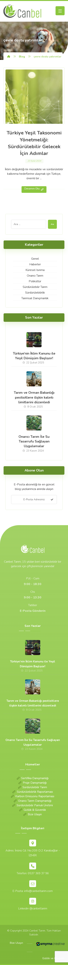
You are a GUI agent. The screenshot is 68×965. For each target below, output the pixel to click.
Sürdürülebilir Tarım (35, 287)
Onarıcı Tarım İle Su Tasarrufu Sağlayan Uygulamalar (34, 441)
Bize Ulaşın (35, 814)
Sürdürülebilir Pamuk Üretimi (35, 805)
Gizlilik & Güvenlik (35, 810)
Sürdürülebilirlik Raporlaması (35, 792)
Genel (35, 259)
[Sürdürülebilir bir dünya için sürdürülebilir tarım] (22, 11)
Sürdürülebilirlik (35, 293)
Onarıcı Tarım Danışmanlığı (34, 801)
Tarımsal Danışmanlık (35, 298)
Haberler (35, 264)
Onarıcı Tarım (35, 276)
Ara (52, 224)
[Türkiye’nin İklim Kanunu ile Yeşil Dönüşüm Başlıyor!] (34, 339)
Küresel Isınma (35, 270)
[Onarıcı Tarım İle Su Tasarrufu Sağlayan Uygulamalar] (34, 422)
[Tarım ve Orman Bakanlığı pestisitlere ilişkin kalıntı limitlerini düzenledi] (34, 378)
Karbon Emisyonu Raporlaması (34, 796)
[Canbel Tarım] (8, 56)
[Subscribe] (52, 499)
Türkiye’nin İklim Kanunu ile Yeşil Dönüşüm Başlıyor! (34, 355)
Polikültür (35, 281)
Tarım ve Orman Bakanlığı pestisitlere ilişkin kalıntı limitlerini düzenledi (34, 397)
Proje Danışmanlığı (35, 783)
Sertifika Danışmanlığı (35, 778)
